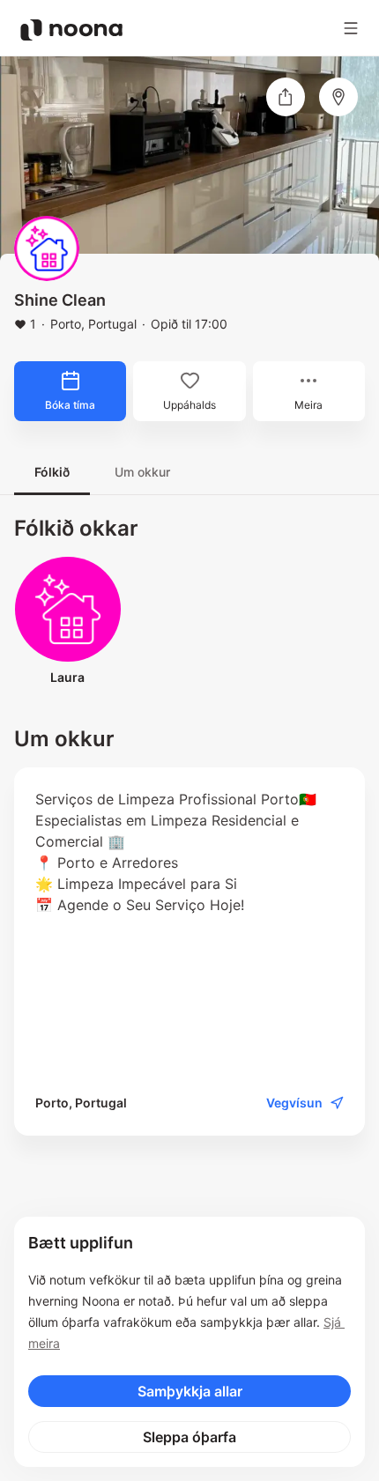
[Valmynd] (351, 28)
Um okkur (142, 471)
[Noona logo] (71, 30)
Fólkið (52, 471)
